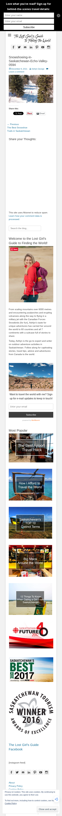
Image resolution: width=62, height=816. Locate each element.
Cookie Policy (11, 803)
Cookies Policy (16, 789)
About (12, 782)
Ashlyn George (37, 69)
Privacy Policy (16, 786)
